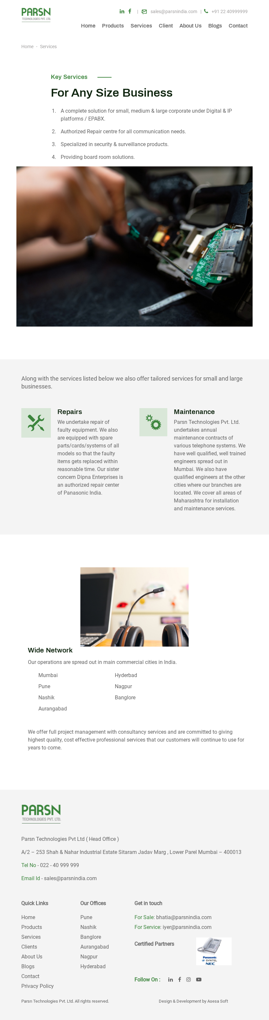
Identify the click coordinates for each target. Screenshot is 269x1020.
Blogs (215, 25)
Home (88, 25)
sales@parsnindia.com (70, 878)
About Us (190, 25)
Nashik (88, 927)
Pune (86, 917)
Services (141, 25)
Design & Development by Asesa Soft (193, 1001)
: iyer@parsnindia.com (186, 927)
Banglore (90, 937)
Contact (238, 25)
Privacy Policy (37, 986)
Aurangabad (94, 947)
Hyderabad (93, 966)
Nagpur (88, 957)
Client (166, 25)
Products (113, 25)
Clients (29, 947)
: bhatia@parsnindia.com (183, 917)
